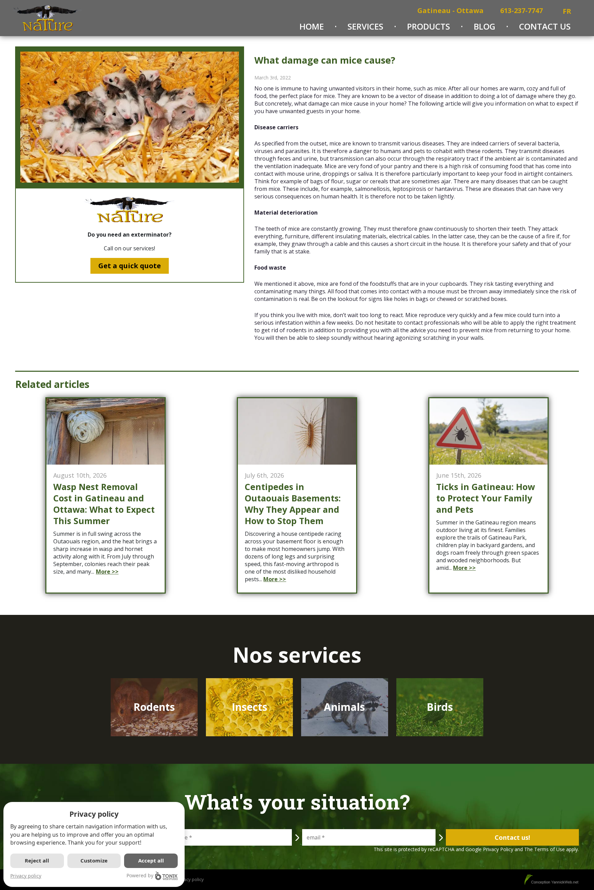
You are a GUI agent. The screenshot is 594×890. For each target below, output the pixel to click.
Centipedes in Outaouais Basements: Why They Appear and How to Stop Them (293, 504)
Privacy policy (25, 875)
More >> (107, 571)
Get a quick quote (129, 265)
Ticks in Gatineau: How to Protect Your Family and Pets (485, 498)
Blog (484, 26)
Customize (94, 860)
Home (311, 26)
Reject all (37, 860)
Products (428, 26)
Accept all (151, 860)
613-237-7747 (521, 10)
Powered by (139, 875)
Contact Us (545, 26)
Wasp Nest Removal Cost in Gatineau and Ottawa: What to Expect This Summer (104, 504)
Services (365, 26)
